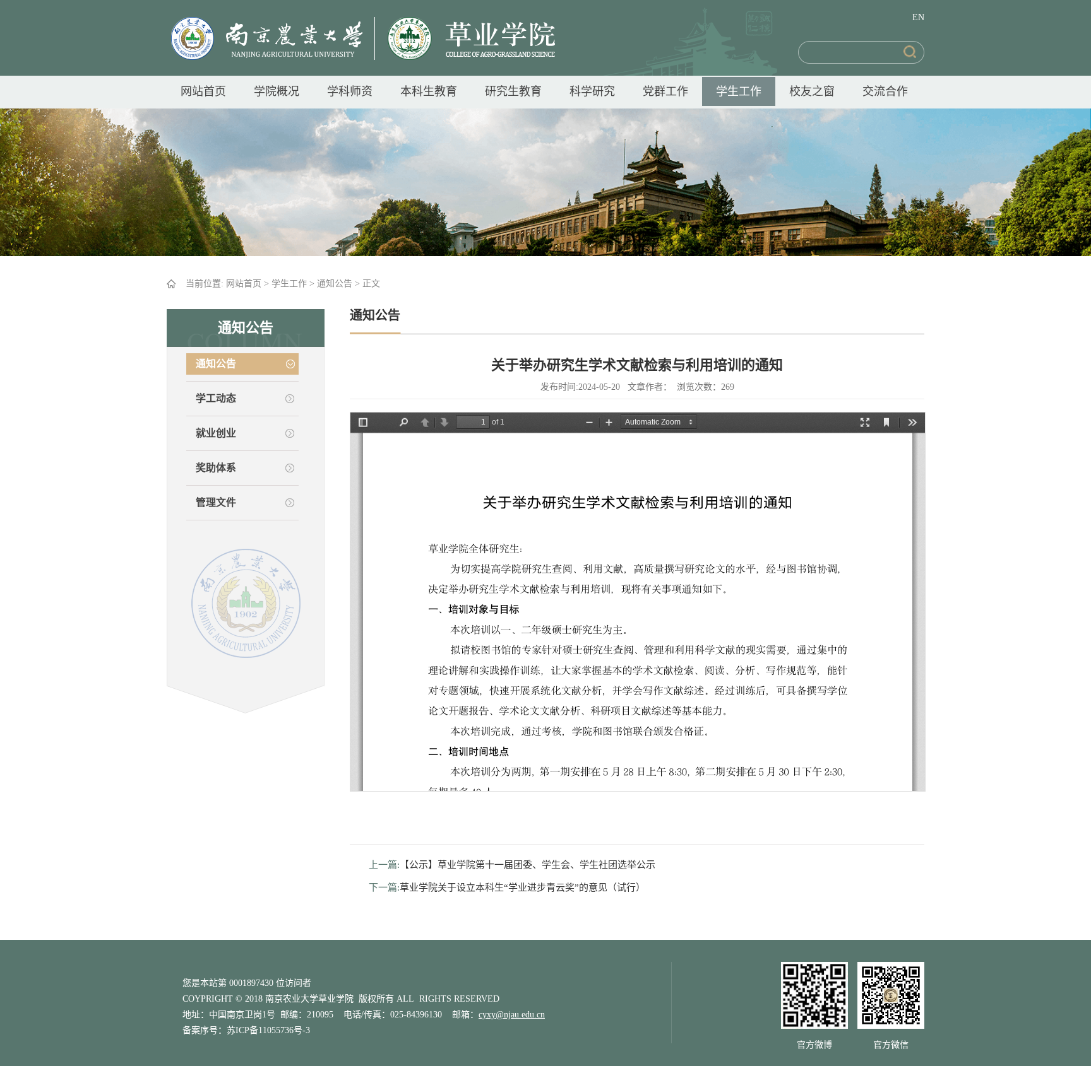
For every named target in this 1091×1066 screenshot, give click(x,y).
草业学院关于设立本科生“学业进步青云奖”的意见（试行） (522, 887)
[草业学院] (465, 38)
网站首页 (203, 91)
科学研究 (592, 91)
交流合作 (885, 91)
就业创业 (216, 433)
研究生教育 (513, 91)
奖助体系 (216, 467)
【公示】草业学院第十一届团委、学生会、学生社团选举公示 (527, 865)
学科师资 (350, 91)
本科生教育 (428, 91)
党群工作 (665, 91)
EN (918, 17)
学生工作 (738, 91)
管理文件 (216, 502)
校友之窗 (812, 91)
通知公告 (334, 283)
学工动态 (216, 398)
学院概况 (276, 91)
